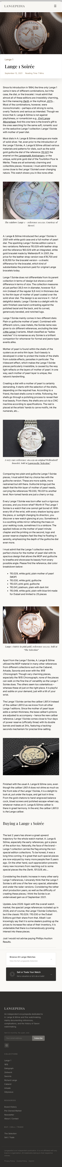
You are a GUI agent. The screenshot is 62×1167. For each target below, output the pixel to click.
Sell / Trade (9, 1137)
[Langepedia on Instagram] (6, 1045)
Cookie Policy (22, 1161)
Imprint (31, 1161)
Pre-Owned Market (12, 1111)
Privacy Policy (9, 1161)
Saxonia (7, 1076)
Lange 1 (9, 59)
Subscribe (38, 1038)
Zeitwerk (8, 1072)
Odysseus (8, 1092)
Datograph (9, 1068)
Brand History (10, 1107)
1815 (6, 1064)
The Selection (10, 1133)
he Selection (32, 649)
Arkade (7, 1088)
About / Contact (11, 1118)
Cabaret (7, 1084)
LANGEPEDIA (14, 6)
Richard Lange (10, 1080)
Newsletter (9, 1115)
